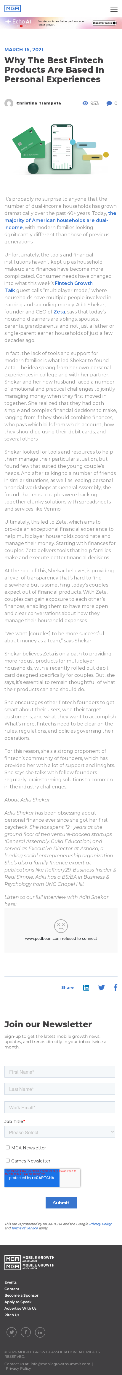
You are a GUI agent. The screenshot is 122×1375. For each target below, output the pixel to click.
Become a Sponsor (21, 1295)
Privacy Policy (100, 1224)
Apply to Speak (18, 1302)
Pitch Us (11, 1315)
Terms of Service (24, 1228)
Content (11, 1289)
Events (10, 1282)
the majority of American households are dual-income (60, 220)
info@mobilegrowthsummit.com (60, 1364)
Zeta (59, 312)
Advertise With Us (20, 1308)
